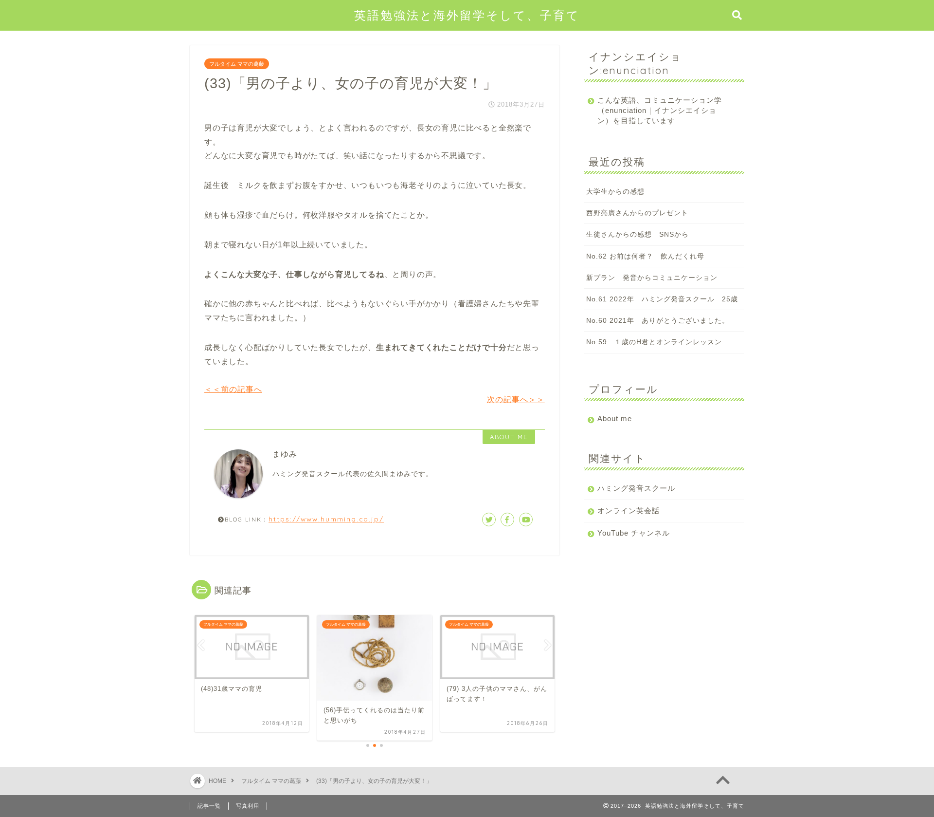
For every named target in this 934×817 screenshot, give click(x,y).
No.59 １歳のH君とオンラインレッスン (654, 342)
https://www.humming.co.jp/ (326, 519)
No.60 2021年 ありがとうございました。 (657, 320)
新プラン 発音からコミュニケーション (652, 277)
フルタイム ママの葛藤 (236, 64)
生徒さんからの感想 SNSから (637, 234)
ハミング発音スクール (636, 488)
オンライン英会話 (628, 510)
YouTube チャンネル (633, 533)
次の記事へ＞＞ (516, 399)
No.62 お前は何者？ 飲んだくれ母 (645, 256)
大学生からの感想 (615, 191)
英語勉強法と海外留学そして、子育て (467, 15)
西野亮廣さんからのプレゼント (637, 213)
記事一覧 (209, 806)
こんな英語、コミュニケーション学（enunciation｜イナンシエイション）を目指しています (659, 110)
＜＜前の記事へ (233, 389)
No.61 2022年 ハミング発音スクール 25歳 (662, 299)
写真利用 (247, 806)
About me (614, 418)
